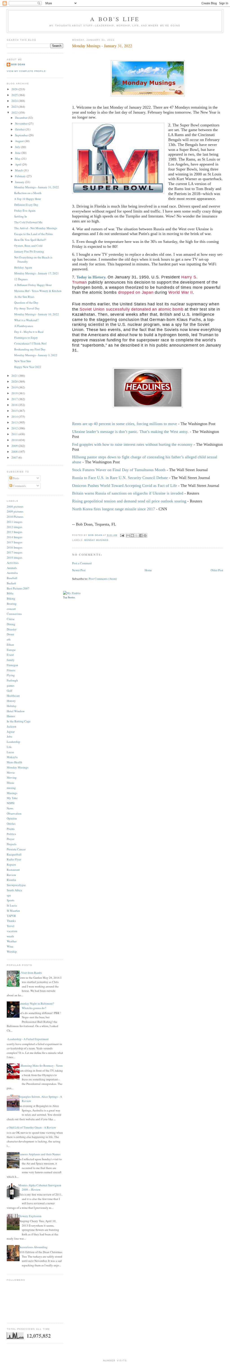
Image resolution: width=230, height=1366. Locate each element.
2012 (14, 428)
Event (10, 655)
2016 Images (14, 547)
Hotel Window (15, 711)
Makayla (12, 757)
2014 (14, 416)
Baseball (12, 578)
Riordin (11, 880)
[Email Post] (122, 535)
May (18, 159)
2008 (14, 452)
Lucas (10, 752)
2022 (14, 112)
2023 (14, 107)
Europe (11, 650)
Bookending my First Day (30, 349)
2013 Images (14, 532)
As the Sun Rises (24, 297)
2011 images (14, 522)
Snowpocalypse (16, 885)
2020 (14, 381)
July (18, 147)
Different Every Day (26, 205)
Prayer (10, 839)
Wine (10, 946)
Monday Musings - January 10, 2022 (36, 314)
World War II (180, 292)
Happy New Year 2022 (27, 367)
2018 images (14, 557)
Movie (11, 772)
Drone (10, 634)
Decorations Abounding (33, 1247)
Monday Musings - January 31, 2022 (36, 187)
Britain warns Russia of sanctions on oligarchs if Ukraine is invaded (127, 493)
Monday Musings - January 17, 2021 (36, 273)
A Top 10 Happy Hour (27, 199)
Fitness (11, 670)
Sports (10, 900)
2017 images (14, 552)
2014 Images (14, 537)
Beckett (11, 583)
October (20, 129)
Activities (13, 563)
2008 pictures (15, 506)
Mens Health (14, 762)
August (19, 141)
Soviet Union (92, 309)
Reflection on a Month (28, 193)
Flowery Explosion (30, 1216)
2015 (14, 411)
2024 (14, 101)
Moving (12, 777)
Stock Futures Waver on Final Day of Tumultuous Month (119, 470)
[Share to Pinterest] (145, 535)
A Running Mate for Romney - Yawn (40, 1066)
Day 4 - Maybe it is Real (29, 332)
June (18, 153)
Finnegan (12, 665)
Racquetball (14, 854)
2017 (14, 399)
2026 (14, 89)
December (21, 118)
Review (11, 875)
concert (11, 609)
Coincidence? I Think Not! (30, 343)
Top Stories (69, 597)
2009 (14, 446)
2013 (14, 422)
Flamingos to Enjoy (26, 338)
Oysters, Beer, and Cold (28, 246)
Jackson (11, 726)
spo (9, 895)
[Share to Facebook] (141, 535)
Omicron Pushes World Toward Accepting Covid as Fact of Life (124, 485)
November (21, 123)
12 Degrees (21, 279)
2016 (14, 405)
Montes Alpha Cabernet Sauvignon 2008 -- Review (39, 1187)
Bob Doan (95, 535)
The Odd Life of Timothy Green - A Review (29, 1127)
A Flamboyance (23, 326)
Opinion (12, 818)
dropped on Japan (136, 292)
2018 (14, 393)
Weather (12, 941)
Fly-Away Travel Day (27, 308)
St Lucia (12, 905)
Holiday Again (23, 267)
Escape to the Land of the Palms (33, 234)
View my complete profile (26, 71)
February (21, 176)
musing (11, 788)
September (22, 135)
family (11, 660)
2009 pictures (15, 511)
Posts (15, 478)
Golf (9, 691)
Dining (11, 624)
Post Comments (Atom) (103, 579)
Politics (11, 834)
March (19, 170)
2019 (14, 387)
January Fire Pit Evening (29, 251)
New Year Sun (22, 361)
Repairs (11, 864)
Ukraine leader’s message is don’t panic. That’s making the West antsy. (130, 431)
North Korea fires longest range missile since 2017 (113, 509)
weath (10, 936)
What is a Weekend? (26, 320)
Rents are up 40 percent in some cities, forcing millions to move (124, 423)
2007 (14, 457)
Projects (11, 844)
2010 (14, 440)
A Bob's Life (115, 19)
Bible (10, 593)
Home (148, 570)
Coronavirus (14, 614)
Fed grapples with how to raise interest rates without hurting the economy (132, 444)
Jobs (9, 737)
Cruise (11, 619)
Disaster (11, 629)
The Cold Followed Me (28, 222)
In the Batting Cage (19, 721)
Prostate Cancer (16, 849)
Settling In (20, 216)
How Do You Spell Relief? (30, 240)
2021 (14, 376)
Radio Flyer (14, 859)
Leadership (13, 742)
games (10, 685)
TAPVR (11, 916)
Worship (12, 951)
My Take (12, 798)
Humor (11, 716)
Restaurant (13, 870)
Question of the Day (26, 302)
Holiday (12, 706)
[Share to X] (136, 535)
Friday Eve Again (24, 210)
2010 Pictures (15, 517)
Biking (11, 598)
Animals (12, 568)
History (11, 701)
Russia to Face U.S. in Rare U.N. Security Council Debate (120, 477)
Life (9, 747)
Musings (12, 793)
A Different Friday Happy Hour (33, 285)
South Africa (14, 890)
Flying (11, 675)
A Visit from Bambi (30, 973)
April (18, 164)
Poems (11, 829)
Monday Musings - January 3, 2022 (35, 355)
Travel (10, 926)
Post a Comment (82, 563)
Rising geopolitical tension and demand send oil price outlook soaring (129, 501)
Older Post (217, 570)
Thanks (11, 921)
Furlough (12, 680)
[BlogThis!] (132, 535)
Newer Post (79, 570)
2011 (14, 434)
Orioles (11, 824)
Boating (12, 604)
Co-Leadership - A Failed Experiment (26, 1039)
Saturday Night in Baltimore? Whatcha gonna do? (36, 1005)
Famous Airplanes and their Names (39, 1154)
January (20, 182)
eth (9, 639)
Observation (14, 813)
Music (10, 783)
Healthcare (13, 696)
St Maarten (13, 911)
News (10, 808)
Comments (19, 486)
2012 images (14, 527)
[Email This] (128, 535)
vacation (12, 931)
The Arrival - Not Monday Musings (35, 228)
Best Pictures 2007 (18, 588)
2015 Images (14, 542)
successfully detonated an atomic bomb (145, 309)
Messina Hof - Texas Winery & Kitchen (38, 291)
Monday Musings (96, 540)
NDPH (10, 803)
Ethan (10, 645)
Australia (12, 573)
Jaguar (11, 732)
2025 (14, 95)
